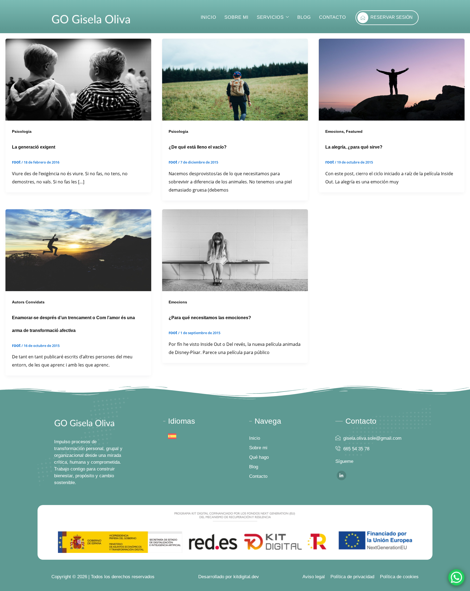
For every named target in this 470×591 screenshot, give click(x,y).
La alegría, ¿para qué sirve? (353, 147)
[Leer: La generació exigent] (78, 79)
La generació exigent (33, 147)
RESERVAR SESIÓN (391, 17)
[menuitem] (172, 436)
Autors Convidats (28, 302)
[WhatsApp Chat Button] (456, 577)
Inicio (208, 17)
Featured (354, 131)
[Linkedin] (341, 475)
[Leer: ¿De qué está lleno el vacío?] (235, 79)
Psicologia (22, 131)
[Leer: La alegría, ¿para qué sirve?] (392, 79)
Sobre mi (236, 17)
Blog (304, 17)
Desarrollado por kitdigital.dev (228, 576)
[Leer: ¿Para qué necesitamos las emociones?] (235, 250)
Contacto (332, 17)
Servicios (270, 17)
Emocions (334, 131)
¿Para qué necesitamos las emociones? (210, 317)
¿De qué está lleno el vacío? (198, 147)
